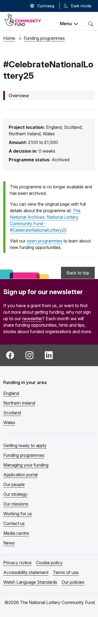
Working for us (17, 513)
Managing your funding (25, 465)
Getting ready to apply (25, 445)
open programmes (44, 241)
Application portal (20, 474)
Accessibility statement (25, 572)
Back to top (77, 272)
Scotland (12, 412)
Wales (9, 422)
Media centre (16, 533)
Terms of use (66, 572)
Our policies (73, 582)
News (9, 543)
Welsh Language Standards (30, 582)
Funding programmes (23, 455)
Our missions (15, 504)
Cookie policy (49, 562)
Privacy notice (17, 562)
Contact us (14, 523)
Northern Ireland (19, 403)
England (11, 393)
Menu (66, 23)
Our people (14, 484)
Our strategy (15, 494)
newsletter (32, 318)
